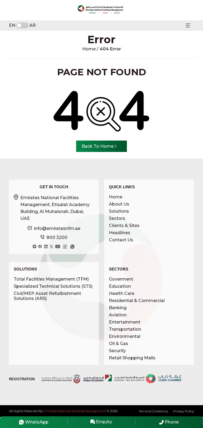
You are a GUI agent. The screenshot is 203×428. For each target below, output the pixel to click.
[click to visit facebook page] (40, 246)
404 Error (110, 48)
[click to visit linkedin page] (46, 246)
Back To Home (98, 146)
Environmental (124, 336)
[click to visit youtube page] (57, 246)
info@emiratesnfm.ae (57, 228)
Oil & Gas (118, 343)
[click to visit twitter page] (51, 246)
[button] (188, 25)
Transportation (125, 329)
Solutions (119, 211)
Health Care (121, 293)
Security (117, 350)
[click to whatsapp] (72, 246)
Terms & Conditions (153, 411)
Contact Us (121, 239)
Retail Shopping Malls (132, 357)
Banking (118, 307)
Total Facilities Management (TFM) (51, 279)
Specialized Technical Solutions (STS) (53, 286)
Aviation (118, 314)
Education (120, 286)
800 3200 (57, 237)
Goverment (121, 279)
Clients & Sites (124, 225)
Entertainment (124, 322)
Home (89, 48)
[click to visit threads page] (65, 246)
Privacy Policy (183, 411)
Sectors (117, 218)
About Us (119, 204)
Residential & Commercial (137, 300)
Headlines (119, 232)
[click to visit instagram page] (34, 246)
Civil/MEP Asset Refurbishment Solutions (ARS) (47, 296)
